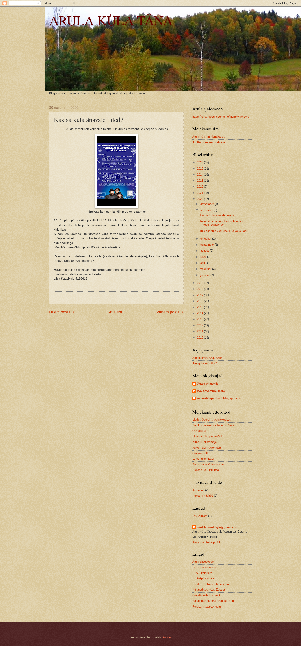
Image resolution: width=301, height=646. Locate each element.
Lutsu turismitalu (203, 458)
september (207, 244)
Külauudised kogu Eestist (208, 589)
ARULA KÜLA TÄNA (111, 20)
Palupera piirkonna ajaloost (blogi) (213, 600)
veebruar (206, 269)
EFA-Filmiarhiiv (202, 573)
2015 (200, 307)
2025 (200, 168)
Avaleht (115, 312)
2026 (200, 162)
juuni (203, 256)
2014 (200, 313)
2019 (200, 282)
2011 (200, 331)
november (207, 210)
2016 (200, 301)
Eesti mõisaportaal (204, 567)
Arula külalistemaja (204, 442)
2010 (200, 337)
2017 (200, 295)
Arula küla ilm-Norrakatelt (208, 136)
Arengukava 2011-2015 (206, 363)
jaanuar (205, 275)
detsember (207, 204)
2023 (200, 180)
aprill (203, 263)
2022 (200, 186)
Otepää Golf (200, 453)
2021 (200, 192)
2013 (200, 319)
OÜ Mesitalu (200, 430)
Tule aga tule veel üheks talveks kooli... (224, 230)
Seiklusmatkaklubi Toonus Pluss (213, 425)
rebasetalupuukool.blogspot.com (219, 398)
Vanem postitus (170, 312)
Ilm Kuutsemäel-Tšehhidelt (209, 142)
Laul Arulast (199, 516)
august (205, 250)
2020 (200, 199)
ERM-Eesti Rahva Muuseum (210, 584)
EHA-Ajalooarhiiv (203, 578)
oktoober (206, 238)
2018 (200, 289)
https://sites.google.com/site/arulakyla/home (220, 116)
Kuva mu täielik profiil (206, 542)
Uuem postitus (61, 312)
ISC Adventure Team (211, 391)
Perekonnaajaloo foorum (207, 606)
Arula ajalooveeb (203, 561)
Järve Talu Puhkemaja (206, 447)
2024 (200, 174)
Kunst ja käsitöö (202, 495)
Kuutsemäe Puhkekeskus (208, 464)
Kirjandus (198, 490)
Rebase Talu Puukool (205, 470)
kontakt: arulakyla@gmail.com (217, 527)
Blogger (166, 637)
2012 (200, 325)
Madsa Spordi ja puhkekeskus (211, 419)
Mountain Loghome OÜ (207, 436)
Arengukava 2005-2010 (207, 357)
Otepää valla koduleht (206, 595)
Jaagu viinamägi (208, 383)
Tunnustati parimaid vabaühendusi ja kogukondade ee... (222, 223)
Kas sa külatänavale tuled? (216, 215)
